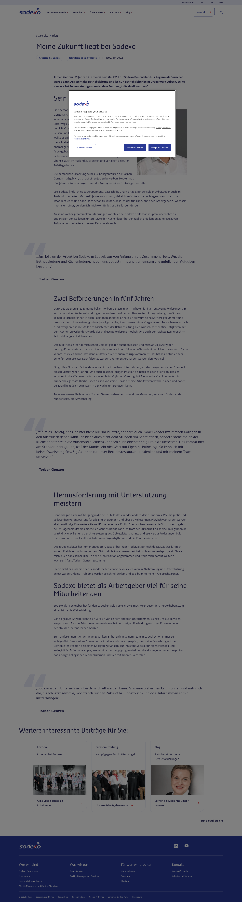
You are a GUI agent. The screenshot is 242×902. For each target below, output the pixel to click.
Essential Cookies (135, 147)
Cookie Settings (84, 147)
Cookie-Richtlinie (82, 138)
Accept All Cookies (159, 147)
